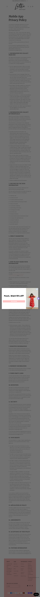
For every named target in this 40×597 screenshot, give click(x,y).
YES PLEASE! (14, 301)
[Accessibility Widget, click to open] (38, 298)
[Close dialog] (37, 289)
